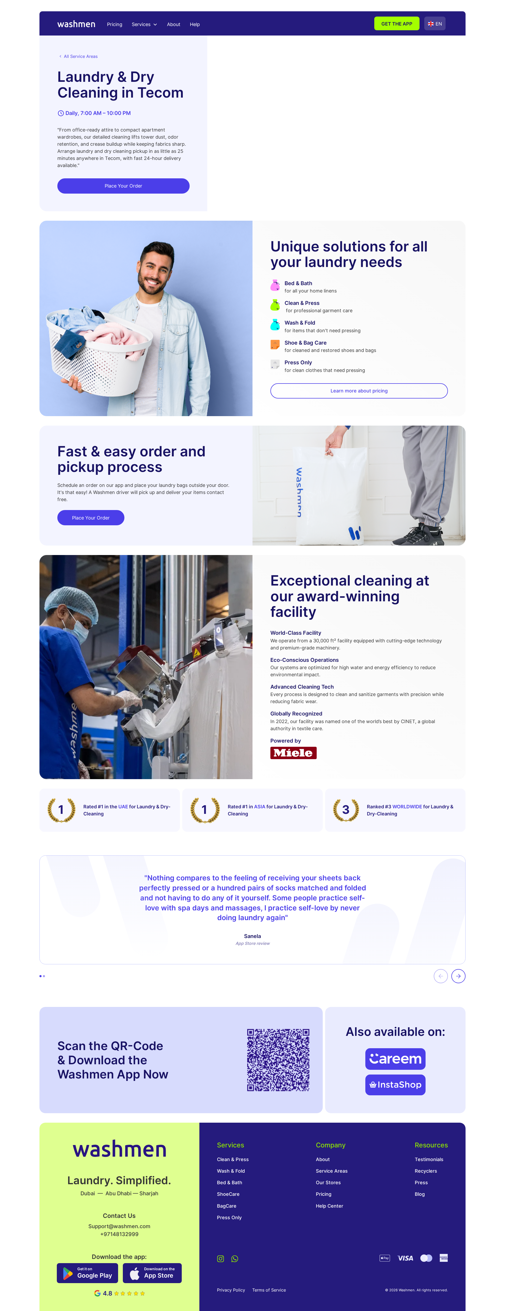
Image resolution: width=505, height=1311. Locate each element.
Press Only (229, 1217)
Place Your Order (123, 186)
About (173, 24)
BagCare (226, 1206)
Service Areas (332, 1171)
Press (421, 1182)
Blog (420, 1194)
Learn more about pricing (359, 391)
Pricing (114, 24)
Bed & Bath (229, 1182)
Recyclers (426, 1171)
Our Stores (328, 1182)
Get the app (396, 24)
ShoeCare (228, 1194)
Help (195, 24)
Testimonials (429, 1159)
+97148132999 (119, 1234)
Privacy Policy (231, 1290)
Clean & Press (233, 1159)
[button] (144, 24)
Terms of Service (269, 1290)
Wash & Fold (231, 1171)
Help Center (329, 1206)
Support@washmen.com (119, 1226)
